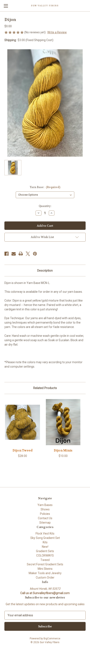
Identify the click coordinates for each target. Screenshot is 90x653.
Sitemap (45, 522)
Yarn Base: (45, 187)
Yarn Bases (45, 505)
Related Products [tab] (45, 388)
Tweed (45, 560)
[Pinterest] (35, 254)
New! (45, 546)
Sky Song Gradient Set (45, 538)
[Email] (14, 254)
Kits (45, 542)
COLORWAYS (45, 555)
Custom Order (45, 577)
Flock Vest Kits (45, 533)
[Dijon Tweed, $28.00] (22, 422)
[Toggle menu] (6, 6)
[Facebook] (6, 254)
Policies (45, 513)
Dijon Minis (63, 450)
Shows (45, 509)
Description (45, 270)
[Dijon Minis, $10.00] (63, 422)
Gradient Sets (45, 551)
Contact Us (45, 518)
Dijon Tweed (23, 450)
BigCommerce (52, 638)
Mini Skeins (45, 568)
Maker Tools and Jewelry (45, 573)
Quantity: (45, 206)
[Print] (21, 254)
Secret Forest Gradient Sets (45, 564)
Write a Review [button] (57, 32)
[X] (28, 254)
